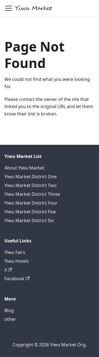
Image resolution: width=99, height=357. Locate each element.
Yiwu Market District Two (30, 185)
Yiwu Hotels (16, 261)
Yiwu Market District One (30, 177)
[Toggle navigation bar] (8, 8)
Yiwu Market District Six (29, 220)
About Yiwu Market (24, 168)
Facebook (14, 279)
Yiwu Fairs (14, 252)
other (10, 319)
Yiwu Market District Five (30, 212)
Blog (9, 310)
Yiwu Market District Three (32, 194)
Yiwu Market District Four (30, 203)
